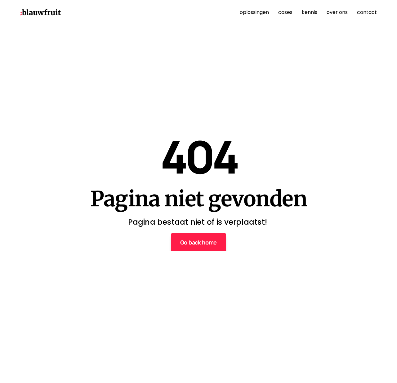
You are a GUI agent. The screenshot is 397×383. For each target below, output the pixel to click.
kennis (309, 12)
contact (367, 12)
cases (285, 12)
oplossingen (254, 12)
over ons (337, 12)
